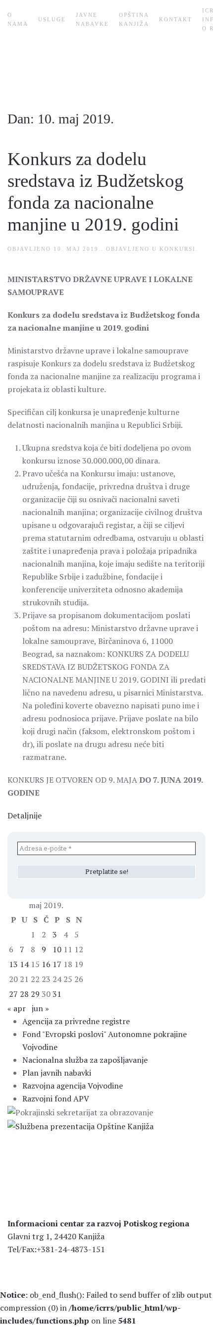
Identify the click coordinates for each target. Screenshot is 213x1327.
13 (13, 964)
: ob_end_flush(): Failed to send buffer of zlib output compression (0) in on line (106, 1307)
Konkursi (178, 249)
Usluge (52, 19)
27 (13, 993)
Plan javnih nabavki (56, 1072)
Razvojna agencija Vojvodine (72, 1085)
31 (57, 993)
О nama (17, 19)
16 (46, 964)
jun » (40, 1008)
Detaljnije (24, 815)
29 (35, 993)
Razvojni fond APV (55, 1098)
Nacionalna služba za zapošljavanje (85, 1059)
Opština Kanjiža (134, 19)
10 (57, 949)
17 (57, 964)
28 (24, 993)
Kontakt (175, 19)
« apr (16, 1008)
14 (24, 964)
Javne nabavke (92, 19)
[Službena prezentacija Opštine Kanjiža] (80, 1125)
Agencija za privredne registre (76, 1021)
